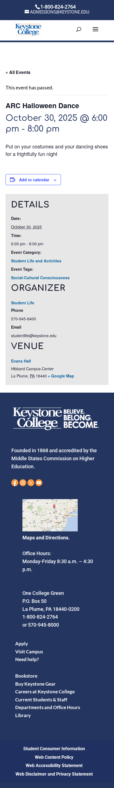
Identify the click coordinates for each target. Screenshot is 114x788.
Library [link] (23, 715)
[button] (95, 33)
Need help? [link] (27, 659)
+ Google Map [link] (61, 376)
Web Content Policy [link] (54, 757)
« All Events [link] (18, 72)
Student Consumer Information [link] (54, 748)
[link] (28, 29)
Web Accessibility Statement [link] (54, 765)
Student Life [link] (22, 302)
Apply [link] (21, 643)
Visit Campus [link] (29, 651)
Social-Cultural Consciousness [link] (40, 277)
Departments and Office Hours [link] (47, 707)
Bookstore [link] (26, 676)
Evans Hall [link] (21, 361)
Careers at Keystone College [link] (45, 691)
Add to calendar (34, 179)
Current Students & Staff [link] (41, 699)
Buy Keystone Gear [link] (35, 684)
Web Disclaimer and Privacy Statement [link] (54, 774)
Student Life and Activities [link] (36, 260)
